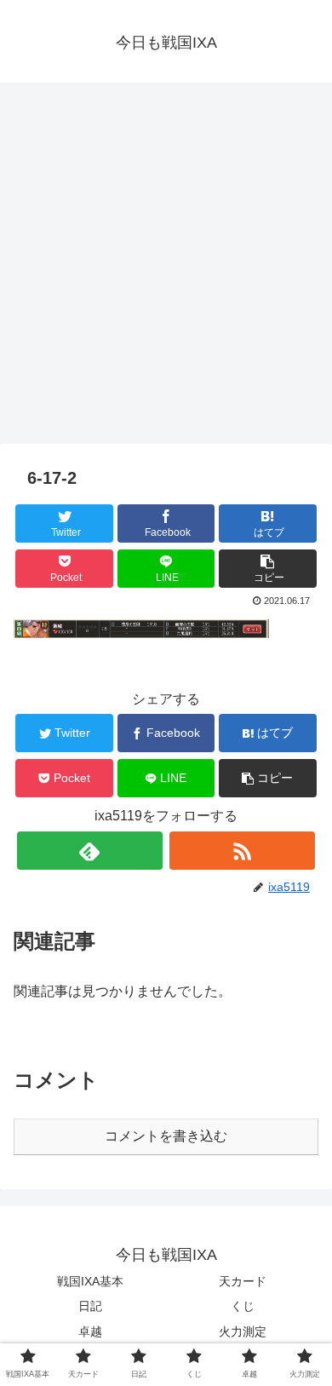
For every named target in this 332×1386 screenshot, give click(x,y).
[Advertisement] (166, 269)
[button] (268, 568)
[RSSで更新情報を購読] (242, 850)
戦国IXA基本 (90, 1281)
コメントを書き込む (166, 1136)
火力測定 (242, 1331)
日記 (90, 1306)
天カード (242, 1281)
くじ (243, 1306)
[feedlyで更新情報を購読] (90, 850)
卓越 (90, 1331)
